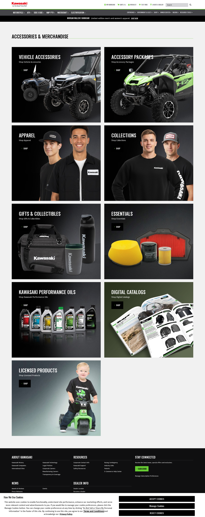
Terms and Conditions (94, 511)
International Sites (18, 468)
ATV (28, 12)
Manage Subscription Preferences (146, 476)
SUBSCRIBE (142, 468)
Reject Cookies (157, 513)
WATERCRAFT (62, 12)
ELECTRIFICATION (77, 12)
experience (131, 12)
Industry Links (109, 465)
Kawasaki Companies (19, 465)
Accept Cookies (156, 499)
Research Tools (186, 12)
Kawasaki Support (79, 465)
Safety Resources (79, 468)
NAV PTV (50, 12)
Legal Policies (47, 465)
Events (45, 488)
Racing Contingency (111, 462)
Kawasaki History (18, 462)
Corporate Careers (49, 468)
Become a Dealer (79, 491)
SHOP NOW (134, 18)
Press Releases (17, 491)
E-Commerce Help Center (113, 471)
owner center (165, 12)
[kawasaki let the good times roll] (19, 4)
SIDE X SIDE (38, 12)
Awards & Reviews (18, 488)
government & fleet (144, 12)
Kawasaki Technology (50, 462)
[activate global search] (190, 4)
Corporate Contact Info (81, 462)
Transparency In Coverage (51, 474)
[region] (102, 505)
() (123, 5)
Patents (107, 468)
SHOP (156, 12)
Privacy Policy (66, 514)
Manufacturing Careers (50, 471)
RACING (175, 12)
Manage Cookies (156, 506)
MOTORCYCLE (18, 12)
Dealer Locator (78, 488)
